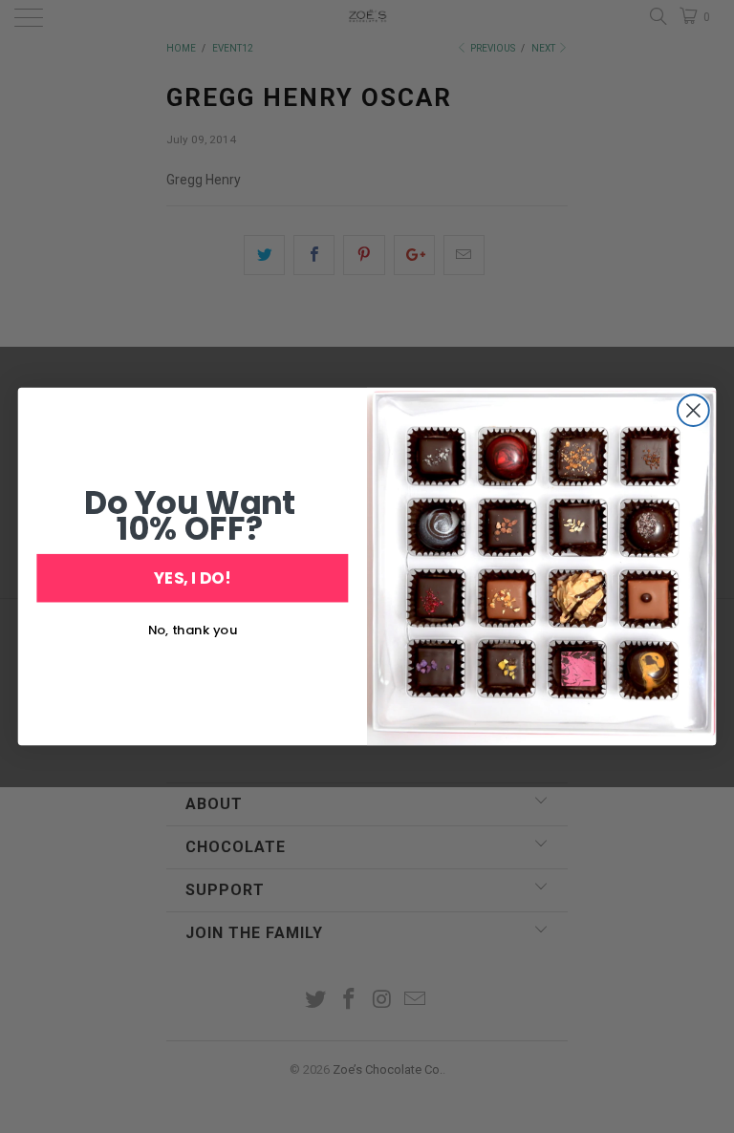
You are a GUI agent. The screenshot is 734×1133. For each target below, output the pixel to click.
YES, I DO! (192, 577)
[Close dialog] (693, 410)
